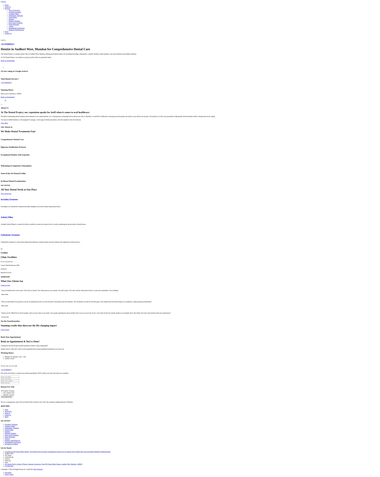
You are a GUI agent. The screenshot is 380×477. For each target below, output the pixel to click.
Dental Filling (9, 430)
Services (7, 8)
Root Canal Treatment (15, 23)
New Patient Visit (8, 393)
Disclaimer (8, 473)
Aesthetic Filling (14, 14)
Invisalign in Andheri (11, 444)
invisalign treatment (15, 12)
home (6, 410)
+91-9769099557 (7, 44)
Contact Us (8, 33)
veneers (11, 26)
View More (4, 123)
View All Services (14, 10)
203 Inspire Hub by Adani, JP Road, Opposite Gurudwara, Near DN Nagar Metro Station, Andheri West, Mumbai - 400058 (43, 464)
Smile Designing (14, 24)
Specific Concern (8, 395)
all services (8, 411)
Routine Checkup (8, 391)
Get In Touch (5, 330)
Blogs (6, 32)
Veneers (7, 439)
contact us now (5, 285)
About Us (8, 7)
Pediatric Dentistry (14, 21)
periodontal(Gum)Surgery (17, 28)
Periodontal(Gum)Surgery (13, 442)
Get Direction (9, 466)
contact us (8, 415)
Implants (11, 19)
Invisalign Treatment (11, 424)
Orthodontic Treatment (16, 16)
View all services (6, 194)
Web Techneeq (38, 469)
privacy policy (9, 474)
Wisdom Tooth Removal (16, 30)
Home (7, 5)
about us (7, 413)
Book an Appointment (8, 61)
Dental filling (13, 17)
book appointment (7, 397)
